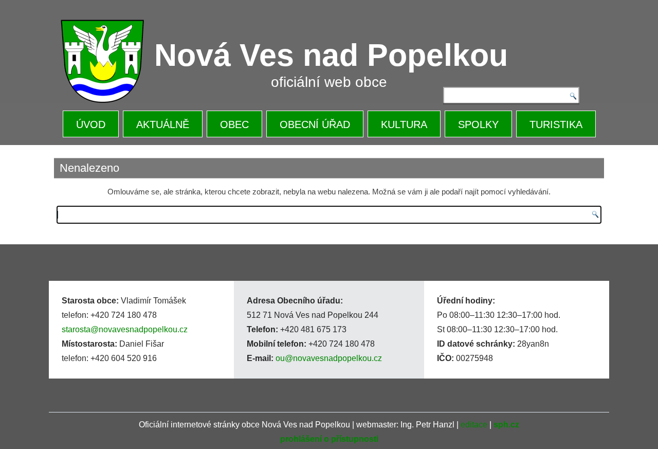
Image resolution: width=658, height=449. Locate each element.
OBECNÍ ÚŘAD (315, 124)
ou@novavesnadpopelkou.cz (329, 358)
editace (474, 424)
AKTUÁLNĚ (162, 124)
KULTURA (404, 124)
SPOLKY (478, 124)
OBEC (234, 124)
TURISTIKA (555, 124)
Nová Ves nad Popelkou (331, 55)
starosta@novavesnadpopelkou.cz (125, 329)
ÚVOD (90, 124)
